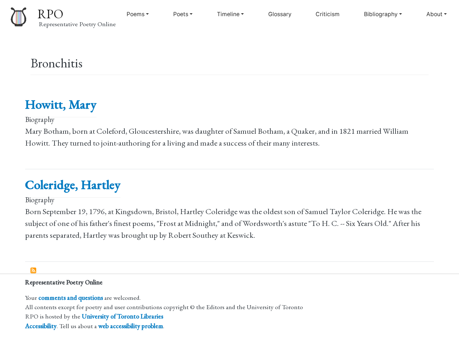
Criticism (328, 14)
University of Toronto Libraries (122, 316)
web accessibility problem (130, 326)
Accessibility (41, 326)
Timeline (228, 14)
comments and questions (70, 297)
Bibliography (381, 14)
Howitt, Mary (60, 104)
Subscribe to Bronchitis (33, 271)
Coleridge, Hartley (72, 184)
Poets (180, 14)
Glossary (280, 14)
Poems (136, 14)
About (434, 14)
